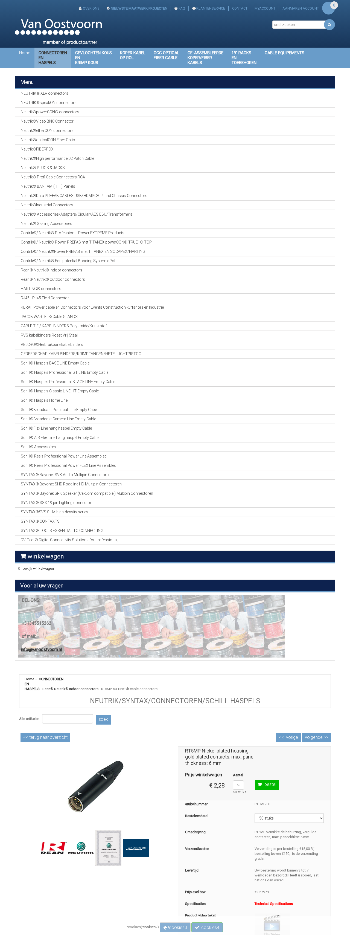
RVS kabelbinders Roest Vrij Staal (49, 335)
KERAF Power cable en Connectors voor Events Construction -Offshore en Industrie (92, 307)
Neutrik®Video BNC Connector (47, 121)
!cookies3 (177, 927)
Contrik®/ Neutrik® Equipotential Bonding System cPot (68, 261)
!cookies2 (150, 927)
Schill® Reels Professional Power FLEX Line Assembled (68, 465)
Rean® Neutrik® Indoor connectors (70, 689)
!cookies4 (209, 927)
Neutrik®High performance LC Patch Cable (57, 158)
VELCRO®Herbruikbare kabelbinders (52, 344)
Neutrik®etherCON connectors (47, 130)
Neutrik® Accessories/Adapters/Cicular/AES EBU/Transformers (76, 214)
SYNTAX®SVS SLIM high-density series (54, 512)
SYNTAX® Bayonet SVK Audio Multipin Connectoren (65, 475)
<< (45, 737)
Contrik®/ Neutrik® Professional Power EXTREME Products (72, 233)
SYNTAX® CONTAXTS (40, 521)
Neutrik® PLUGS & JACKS (43, 168)
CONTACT (239, 8)
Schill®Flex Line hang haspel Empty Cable (56, 428)
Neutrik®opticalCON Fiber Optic (48, 140)
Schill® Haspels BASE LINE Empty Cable (55, 363)
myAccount (265, 8)
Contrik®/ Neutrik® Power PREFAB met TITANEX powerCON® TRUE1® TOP (86, 242)
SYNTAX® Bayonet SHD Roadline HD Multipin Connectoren (71, 484)
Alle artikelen (29, 719)
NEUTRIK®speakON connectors (49, 102)
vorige (292, 737)
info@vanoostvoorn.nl (41, 649)
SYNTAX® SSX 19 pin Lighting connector (56, 502)
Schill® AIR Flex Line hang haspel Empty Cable (60, 437)
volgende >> (316, 737)
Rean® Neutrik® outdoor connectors (53, 279)
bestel (270, 784)
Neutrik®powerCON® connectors (50, 112)
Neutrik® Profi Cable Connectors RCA (53, 177)
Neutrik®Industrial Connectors (47, 205)
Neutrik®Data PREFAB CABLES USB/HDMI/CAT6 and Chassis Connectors (84, 195)
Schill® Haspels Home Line (44, 400)
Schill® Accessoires (38, 447)
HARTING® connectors (41, 288)
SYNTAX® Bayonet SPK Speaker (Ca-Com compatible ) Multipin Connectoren (87, 493)
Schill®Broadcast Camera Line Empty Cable (58, 419)
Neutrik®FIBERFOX (37, 149)
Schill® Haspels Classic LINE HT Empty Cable (60, 391)
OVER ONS (91, 8)
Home (24, 52)
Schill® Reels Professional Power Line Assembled (64, 456)
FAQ (182, 8)
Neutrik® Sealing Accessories (46, 223)
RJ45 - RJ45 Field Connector (45, 298)
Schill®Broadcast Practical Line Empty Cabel (59, 409)
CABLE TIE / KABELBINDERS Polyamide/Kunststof (64, 326)
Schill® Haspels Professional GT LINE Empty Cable (64, 372)
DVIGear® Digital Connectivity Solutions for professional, (69, 540)
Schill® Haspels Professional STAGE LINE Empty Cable (68, 382)
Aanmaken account (300, 8)
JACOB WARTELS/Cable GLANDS (49, 316)
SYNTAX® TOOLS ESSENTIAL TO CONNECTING (62, 530)
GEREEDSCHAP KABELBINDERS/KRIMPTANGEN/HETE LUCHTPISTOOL (82, 354)
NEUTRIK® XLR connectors (44, 93)
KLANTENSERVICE (210, 8)
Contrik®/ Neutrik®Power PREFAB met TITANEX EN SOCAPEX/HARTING (83, 251)
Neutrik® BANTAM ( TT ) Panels (48, 186)
